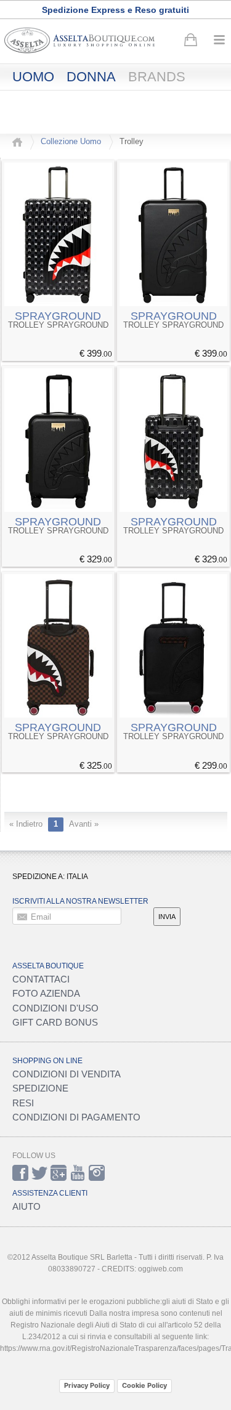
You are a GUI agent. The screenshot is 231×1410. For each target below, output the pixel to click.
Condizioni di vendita (66, 1074)
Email (41, 916)
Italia (77, 876)
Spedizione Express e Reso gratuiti (115, 10)
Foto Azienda (46, 993)
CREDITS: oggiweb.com (142, 1269)
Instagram (97, 1173)
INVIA (167, 916)
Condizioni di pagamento (76, 1117)
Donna (91, 76)
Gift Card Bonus (55, 1022)
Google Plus (59, 1173)
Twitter (39, 1173)
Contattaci (41, 979)
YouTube (78, 1173)
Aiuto (26, 1206)
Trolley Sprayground (58, 326)
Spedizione (40, 1088)
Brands (156, 76)
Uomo (33, 76)
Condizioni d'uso (55, 1008)
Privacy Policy (87, 1385)
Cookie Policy (144, 1385)
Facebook (20, 1173)
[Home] (17, 142)
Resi (23, 1103)
